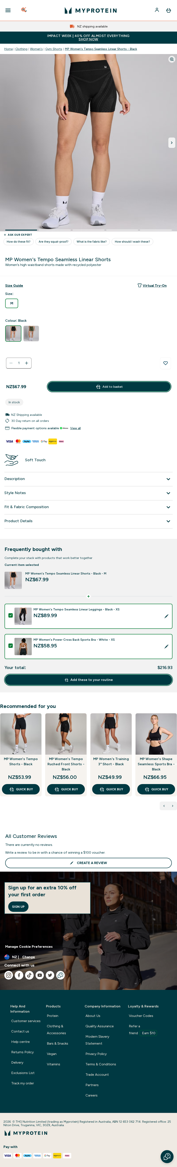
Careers (91, 1095)
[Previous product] (164, 806)
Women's (36, 49)
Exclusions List (23, 1073)
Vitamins (53, 1064)
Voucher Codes (141, 1016)
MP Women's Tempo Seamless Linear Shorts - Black (101, 49)
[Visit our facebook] (19, 975)
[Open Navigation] (8, 10)
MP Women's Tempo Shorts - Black (21, 761)
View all (75, 428)
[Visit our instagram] (8, 975)
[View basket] (168, 10)
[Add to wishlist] (165, 363)
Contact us (20, 1031)
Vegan (52, 1054)
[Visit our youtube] (39, 975)
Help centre (20, 1042)
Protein (52, 1016)
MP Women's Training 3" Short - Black (111, 761)
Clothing (21, 49)
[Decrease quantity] (11, 363)
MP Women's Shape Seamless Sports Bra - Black (156, 764)
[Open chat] (60, 975)
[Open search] (24, 10)
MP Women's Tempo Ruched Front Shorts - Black (65, 764)
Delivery (17, 1062)
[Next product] (172, 806)
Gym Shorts (53, 49)
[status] (19, 363)
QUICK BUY (24, 789)
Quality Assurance (99, 1026)
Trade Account (97, 1074)
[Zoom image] (171, 59)
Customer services (26, 1021)
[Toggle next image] (171, 143)
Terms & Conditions (100, 1064)
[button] (167, 1156)
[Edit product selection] (166, 616)
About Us (92, 1016)
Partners (92, 1085)
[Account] (157, 10)
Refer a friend (142, 1029)
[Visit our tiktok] (29, 975)
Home (8, 49)
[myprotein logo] (91, 10)
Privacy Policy (96, 1054)
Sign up (18, 906)
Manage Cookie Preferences (29, 946)
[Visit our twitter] (50, 975)
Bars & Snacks (57, 1043)
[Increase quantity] (26, 363)
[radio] (11, 303)
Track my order (22, 1083)
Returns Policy (22, 1052)
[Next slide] (176, 764)
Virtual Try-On (155, 285)
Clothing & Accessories (56, 1029)
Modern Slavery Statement (97, 1040)
